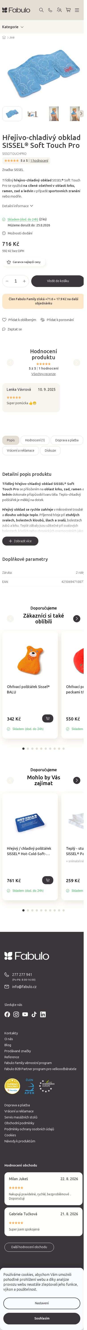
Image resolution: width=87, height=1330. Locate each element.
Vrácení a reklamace (20, 451)
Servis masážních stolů (20, 1117)
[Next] (76, 362)
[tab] (23, 749)
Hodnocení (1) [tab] (35, 440)
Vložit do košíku (58, 281)
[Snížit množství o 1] (6, 281)
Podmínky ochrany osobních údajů (29, 1129)
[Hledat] (41, 10)
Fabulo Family (26, 299)
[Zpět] (76, 618)
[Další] (10, 618)
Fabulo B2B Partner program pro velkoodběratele (40, 1069)
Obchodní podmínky (19, 1123)
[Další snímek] (81, 113)
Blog (7, 1045)
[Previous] (10, 362)
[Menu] (76, 10)
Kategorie (10, 27)
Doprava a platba (67, 440)
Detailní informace (15, 206)
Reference (11, 1057)
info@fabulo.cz (24, 987)
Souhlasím (42, 1318)
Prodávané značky (17, 1051)
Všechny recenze (43, 374)
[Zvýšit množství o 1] (24, 281)
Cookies (10, 1135)
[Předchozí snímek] (5, 113)
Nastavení (42, 1303)
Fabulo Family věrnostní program (28, 1063)
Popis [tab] (11, 440)
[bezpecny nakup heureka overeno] (12, 1086)
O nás (8, 1039)
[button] (30, 724)
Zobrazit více (23, 541)
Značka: (12, 170)
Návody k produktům (19, 1141)
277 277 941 (22, 975)
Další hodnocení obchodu (29, 1247)
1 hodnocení (39, 161)
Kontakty (11, 1033)
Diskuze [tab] (50, 451)
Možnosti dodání (20, 233)
